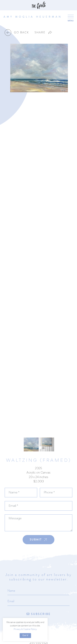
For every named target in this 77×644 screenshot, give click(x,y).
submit (36, 539)
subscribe (40, 614)
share (40, 32)
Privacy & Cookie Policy (25, 629)
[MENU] (70, 16)
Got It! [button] (25, 635)
